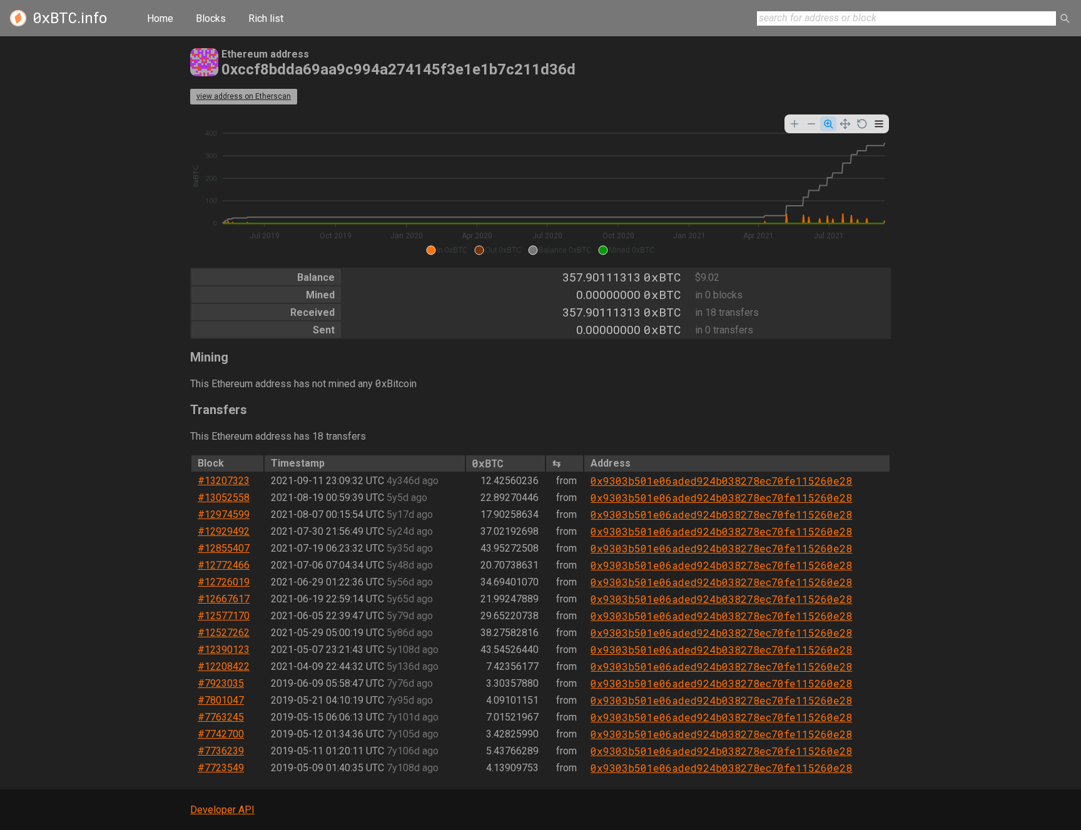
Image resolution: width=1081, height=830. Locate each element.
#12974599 (224, 514)
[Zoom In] (794, 123)
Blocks (211, 18)
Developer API (222, 810)
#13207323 (224, 481)
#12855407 (224, 548)
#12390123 (224, 649)
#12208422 (224, 666)
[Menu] (879, 123)
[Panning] (845, 123)
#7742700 (221, 734)
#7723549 (221, 768)
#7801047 (221, 700)
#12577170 (224, 616)
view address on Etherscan (243, 96)
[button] (447, 250)
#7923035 (221, 683)
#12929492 (224, 531)
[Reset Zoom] (862, 123)
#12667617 (224, 599)
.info (70, 18)
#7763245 (221, 717)
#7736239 (221, 751)
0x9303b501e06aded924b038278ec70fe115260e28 (721, 480)
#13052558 (224, 498)
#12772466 (224, 565)
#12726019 (224, 582)
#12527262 (224, 633)
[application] (540, 186)
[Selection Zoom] (828, 123)
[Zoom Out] (811, 123)
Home (160, 18)
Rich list (265, 18)
